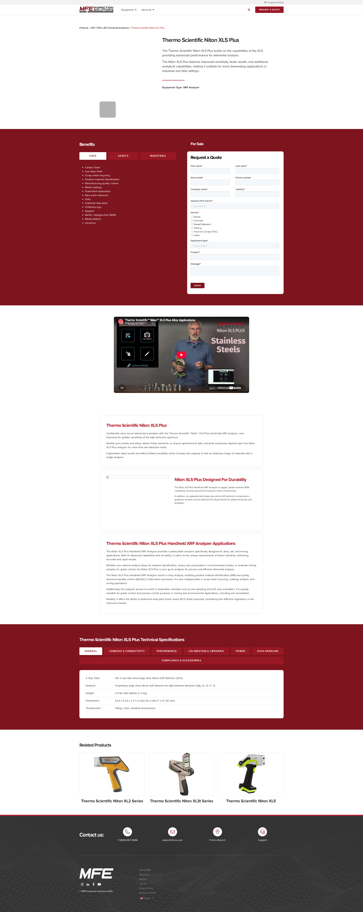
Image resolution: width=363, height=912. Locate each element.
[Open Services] (153, 10)
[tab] (92, 156)
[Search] (249, 9)
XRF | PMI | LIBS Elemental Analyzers (110, 28)
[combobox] (224, 9)
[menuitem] (163, 898)
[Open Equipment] (135, 10)
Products (83, 28)
